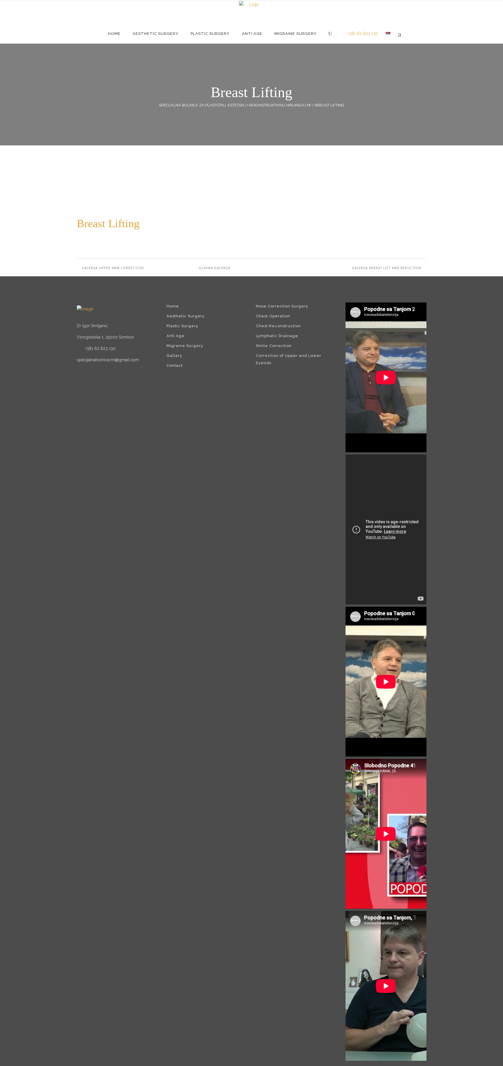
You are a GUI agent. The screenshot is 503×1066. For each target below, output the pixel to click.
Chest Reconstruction (278, 326)
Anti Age (176, 336)
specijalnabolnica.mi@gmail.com (108, 359)
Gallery (174, 355)
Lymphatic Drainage (277, 336)
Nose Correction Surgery (282, 306)
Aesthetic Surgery (186, 316)
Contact (175, 365)
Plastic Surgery (182, 326)
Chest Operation (273, 316)
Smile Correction (274, 346)
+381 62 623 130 (363, 33)
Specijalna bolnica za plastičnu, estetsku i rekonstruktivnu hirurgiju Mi (235, 105)
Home (173, 306)
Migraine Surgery (185, 346)
